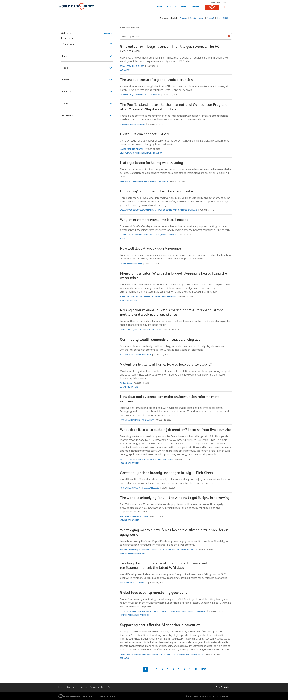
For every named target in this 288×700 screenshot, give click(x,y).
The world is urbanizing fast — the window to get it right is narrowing (175, 498)
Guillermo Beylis (145, 210)
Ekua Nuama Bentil (195, 654)
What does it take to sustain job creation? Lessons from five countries (175, 430)
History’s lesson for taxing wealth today (151, 163)
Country (66, 91)
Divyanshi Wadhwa (139, 516)
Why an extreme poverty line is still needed (154, 220)
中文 (218, 18)
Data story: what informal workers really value (157, 191)
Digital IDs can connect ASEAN (144, 134)
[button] (225, 7)
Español (193, 18)
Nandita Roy (138, 66)
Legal (60, 687)
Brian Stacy (125, 66)
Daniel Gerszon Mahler (131, 235)
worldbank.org (218, 2)
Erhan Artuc (126, 95)
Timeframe (67, 38)
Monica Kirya (148, 420)
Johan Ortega (139, 95)
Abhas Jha (124, 516)
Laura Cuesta (126, 329)
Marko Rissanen (138, 124)
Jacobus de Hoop (142, 329)
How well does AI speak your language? (150, 248)
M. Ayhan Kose (126, 354)
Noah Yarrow (126, 654)
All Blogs (172, 7)
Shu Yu (194, 549)
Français (183, 18)
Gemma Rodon (158, 654)
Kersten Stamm (165, 459)
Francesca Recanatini (130, 420)
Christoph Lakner (151, 235)
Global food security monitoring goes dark (153, 593)
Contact (196, 7)
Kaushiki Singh (169, 296)
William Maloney (128, 210)
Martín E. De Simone (176, 654)
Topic (65, 67)
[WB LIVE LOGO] (212, 8)
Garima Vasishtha (143, 354)
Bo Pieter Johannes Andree (132, 611)
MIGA (102, 696)
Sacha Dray (125, 181)
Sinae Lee (143, 582)
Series (65, 103)
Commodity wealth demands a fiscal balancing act (160, 340)
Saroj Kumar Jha (127, 296)
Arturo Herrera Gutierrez (148, 296)
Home (159, 7)
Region (65, 79)
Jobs (103, 687)
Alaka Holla (126, 383)
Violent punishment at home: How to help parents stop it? (166, 365)
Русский (210, 18)
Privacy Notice (72, 687)
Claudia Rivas (154, 95)
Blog (64, 55)
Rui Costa (124, 124)
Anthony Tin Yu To (129, 582)
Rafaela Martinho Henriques (143, 459)
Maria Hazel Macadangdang (145, 488)
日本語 (225, 18)
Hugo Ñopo (156, 329)
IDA (90, 696)
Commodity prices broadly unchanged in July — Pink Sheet (166, 473)
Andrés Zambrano (189, 210)
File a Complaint (223, 687)
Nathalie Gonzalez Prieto (166, 210)
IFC (96, 696)
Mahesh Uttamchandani (131, 149)
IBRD (84, 696)
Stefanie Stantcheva (158, 181)
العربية (201, 18)
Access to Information (89, 687)
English (174, 18)
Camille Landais (139, 181)
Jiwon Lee (124, 459)
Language (67, 115)
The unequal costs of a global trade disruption (156, 80)
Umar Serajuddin (169, 235)
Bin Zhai (123, 549)
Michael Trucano (142, 654)
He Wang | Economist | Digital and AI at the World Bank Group (159, 549)
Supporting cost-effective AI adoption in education (160, 625)
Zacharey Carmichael (197, 611)
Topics (184, 7)
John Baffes (125, 488)
